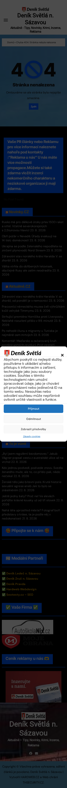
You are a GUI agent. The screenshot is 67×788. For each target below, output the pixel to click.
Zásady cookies (31, 436)
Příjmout (33, 409)
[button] (60, 353)
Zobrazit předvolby (33, 429)
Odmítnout (33, 419)
